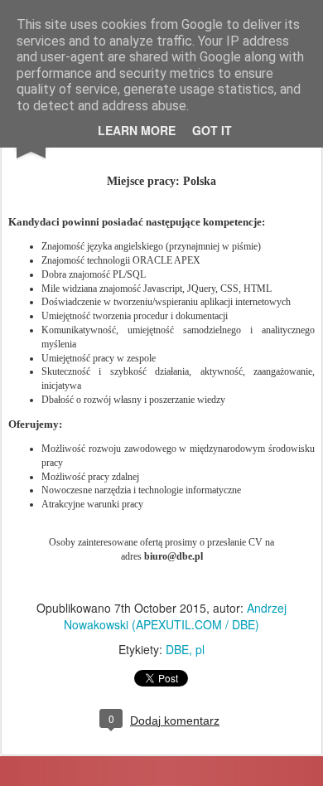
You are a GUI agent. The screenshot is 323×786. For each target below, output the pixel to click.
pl (200, 649)
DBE (177, 649)
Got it (212, 130)
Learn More (137, 130)
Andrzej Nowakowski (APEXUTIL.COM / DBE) (175, 616)
